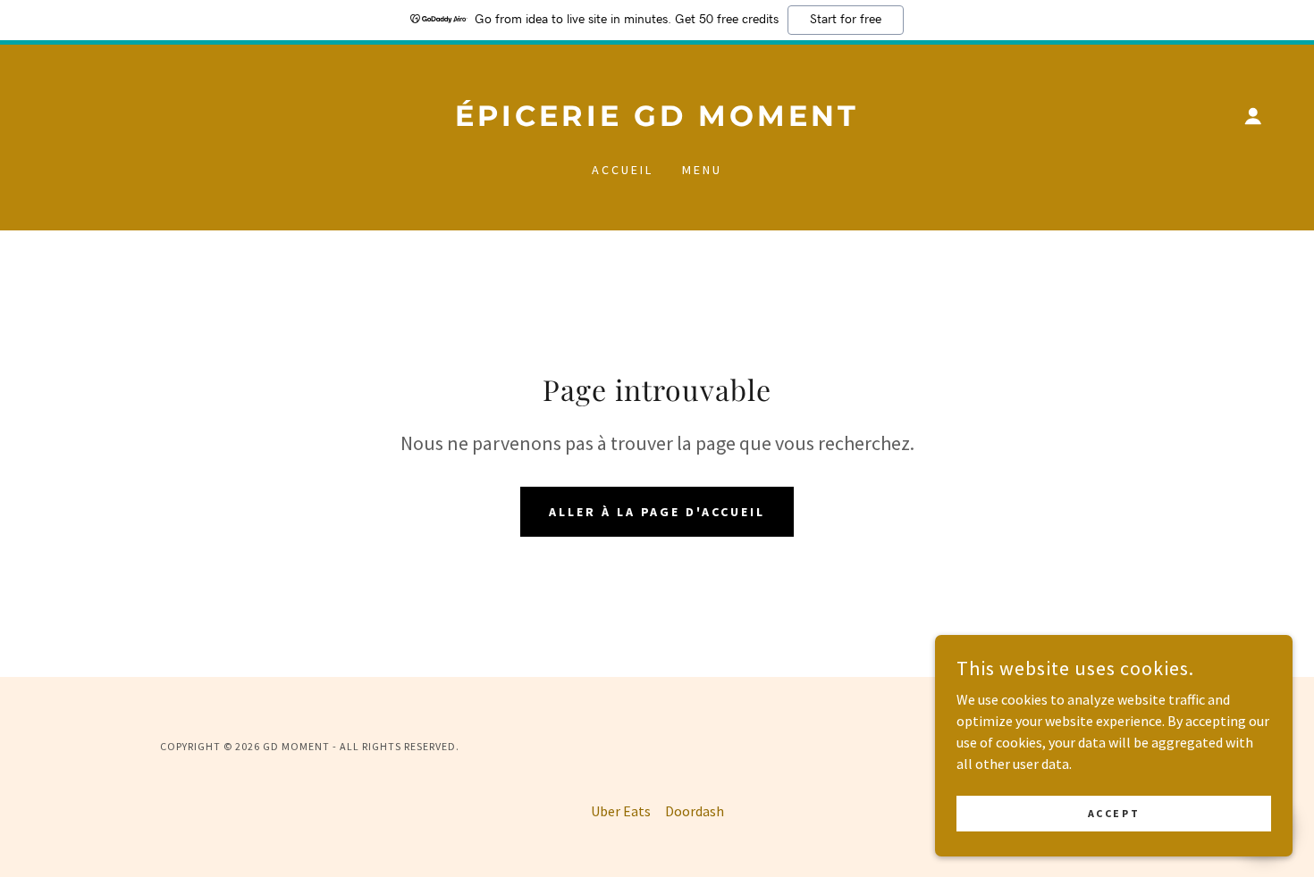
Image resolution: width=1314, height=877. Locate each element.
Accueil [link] (622, 170)
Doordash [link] (694, 811)
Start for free (845, 19)
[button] (1253, 116)
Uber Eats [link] (621, 811)
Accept (1114, 813)
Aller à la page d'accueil (657, 512)
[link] (657, 120)
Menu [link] (702, 170)
